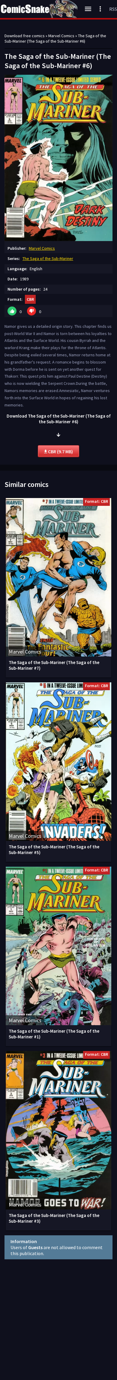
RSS (113, 9)
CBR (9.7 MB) (60, 451)
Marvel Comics (42, 248)
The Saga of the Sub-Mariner (47, 258)
